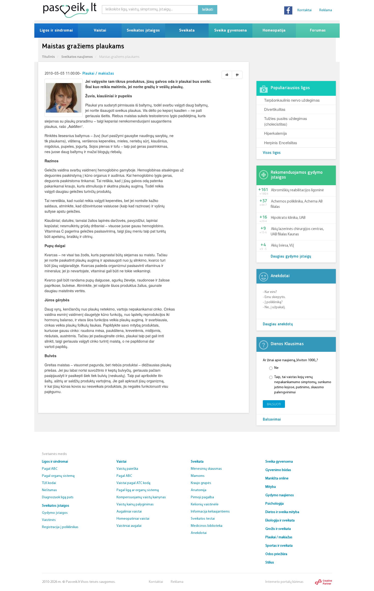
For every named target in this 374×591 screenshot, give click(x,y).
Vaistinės (49, 520)
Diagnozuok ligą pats (58, 497)
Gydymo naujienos (279, 495)
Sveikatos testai (203, 519)
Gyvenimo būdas (278, 470)
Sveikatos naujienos (77, 56)
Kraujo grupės (201, 483)
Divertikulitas (274, 109)
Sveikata (187, 31)
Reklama (325, 10)
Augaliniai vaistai (129, 512)
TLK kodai (49, 483)
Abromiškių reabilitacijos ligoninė (297, 190)
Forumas (318, 31)
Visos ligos (272, 153)
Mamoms (198, 476)
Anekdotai (199, 533)
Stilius (269, 563)
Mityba (270, 487)
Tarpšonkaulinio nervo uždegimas (292, 100)
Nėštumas (49, 490)
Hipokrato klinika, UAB (288, 218)
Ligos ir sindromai (56, 31)
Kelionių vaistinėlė (205, 504)
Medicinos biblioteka (206, 526)
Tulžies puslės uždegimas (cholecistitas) (285, 121)
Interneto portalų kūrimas (284, 582)
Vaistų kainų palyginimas (135, 504)
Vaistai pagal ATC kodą (133, 483)
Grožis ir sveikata (278, 529)
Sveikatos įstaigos (143, 31)
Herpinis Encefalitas (280, 142)
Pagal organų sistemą (58, 476)
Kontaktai (304, 10)
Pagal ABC (49, 469)
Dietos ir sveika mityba (282, 512)
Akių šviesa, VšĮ (282, 246)
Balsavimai (272, 420)
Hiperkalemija (275, 133)
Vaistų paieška (127, 469)
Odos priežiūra (276, 554)
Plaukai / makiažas (98, 74)
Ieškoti (207, 10)
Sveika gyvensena (230, 31)
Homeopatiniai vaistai (133, 519)
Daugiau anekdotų (278, 324)
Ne (276, 368)
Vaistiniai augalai (129, 526)
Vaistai (100, 31)
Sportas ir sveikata (279, 546)
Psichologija (274, 504)
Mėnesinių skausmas (206, 469)
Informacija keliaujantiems (210, 512)
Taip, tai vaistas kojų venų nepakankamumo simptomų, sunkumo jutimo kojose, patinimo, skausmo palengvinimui (302, 384)
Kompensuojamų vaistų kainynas (141, 497)
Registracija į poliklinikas (60, 527)
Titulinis (48, 56)
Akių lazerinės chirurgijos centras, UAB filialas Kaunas (297, 231)
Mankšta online (277, 478)
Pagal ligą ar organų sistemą (138, 490)
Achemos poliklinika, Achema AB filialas (297, 204)
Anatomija (198, 490)
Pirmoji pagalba (202, 497)
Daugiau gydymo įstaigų (291, 257)
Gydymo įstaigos (55, 513)
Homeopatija (274, 31)
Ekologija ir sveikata (280, 520)
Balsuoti (274, 404)
